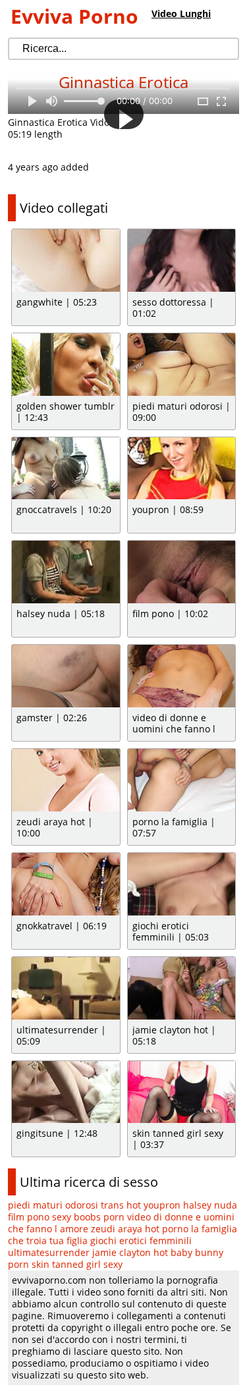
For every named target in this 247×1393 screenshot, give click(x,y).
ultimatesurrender (49, 1252)
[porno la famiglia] (182, 780)
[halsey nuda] (66, 572)
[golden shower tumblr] (66, 364)
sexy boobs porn (88, 1217)
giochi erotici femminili (141, 1240)
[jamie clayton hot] (182, 988)
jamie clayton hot (130, 1252)
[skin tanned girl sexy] (182, 1092)
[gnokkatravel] (66, 884)
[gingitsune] (66, 1092)
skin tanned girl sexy (77, 1264)
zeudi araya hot (125, 1228)
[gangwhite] (66, 260)
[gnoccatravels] (66, 468)
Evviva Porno (74, 16)
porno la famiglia (199, 1228)
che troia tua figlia (48, 1240)
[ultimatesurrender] (66, 988)
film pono (28, 1217)
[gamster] (66, 676)
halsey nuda (210, 1205)
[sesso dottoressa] (182, 260)
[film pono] (182, 572)
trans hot (121, 1205)
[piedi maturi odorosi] (182, 364)
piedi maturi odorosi (53, 1205)
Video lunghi (181, 13)
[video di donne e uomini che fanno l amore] (182, 676)
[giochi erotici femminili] (182, 884)
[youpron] (182, 468)
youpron (162, 1205)
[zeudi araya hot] (66, 780)
